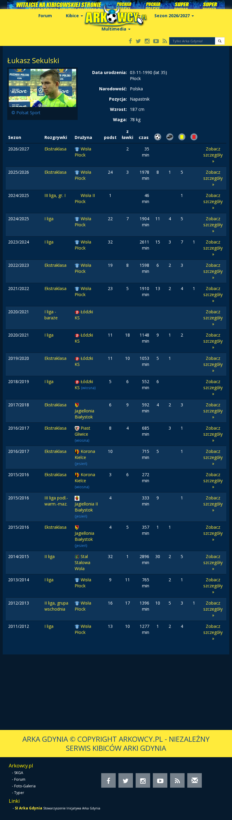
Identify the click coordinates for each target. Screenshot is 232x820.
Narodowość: (113, 89)
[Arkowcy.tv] (156, 41)
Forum (45, 15)
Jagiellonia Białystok (84, 414)
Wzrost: (118, 109)
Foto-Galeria (25, 786)
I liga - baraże (51, 315)
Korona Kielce (85, 454)
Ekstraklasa (55, 149)
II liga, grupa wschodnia (56, 606)
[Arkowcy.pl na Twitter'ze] (138, 41)
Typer (19, 792)
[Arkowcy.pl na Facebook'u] (130, 41)
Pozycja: (118, 99)
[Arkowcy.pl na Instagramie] (147, 41)
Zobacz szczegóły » (213, 155)
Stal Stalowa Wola (82, 562)
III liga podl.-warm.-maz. (56, 501)
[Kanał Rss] (165, 41)
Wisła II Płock (85, 198)
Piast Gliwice (82, 431)
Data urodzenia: (109, 72)
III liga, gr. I (55, 195)
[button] (220, 41)
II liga (49, 556)
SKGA (18, 772)
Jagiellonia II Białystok (86, 507)
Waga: (120, 119)
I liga (48, 218)
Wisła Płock (83, 152)
